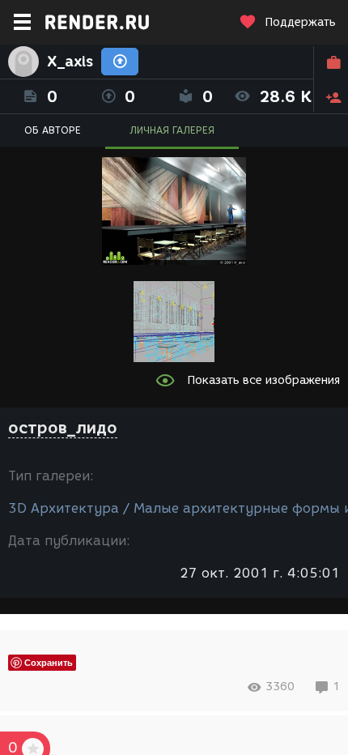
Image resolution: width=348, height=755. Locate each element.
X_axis (70, 61)
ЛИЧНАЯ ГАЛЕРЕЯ (171, 130)
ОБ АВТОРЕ (52, 130)
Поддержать (300, 22)
